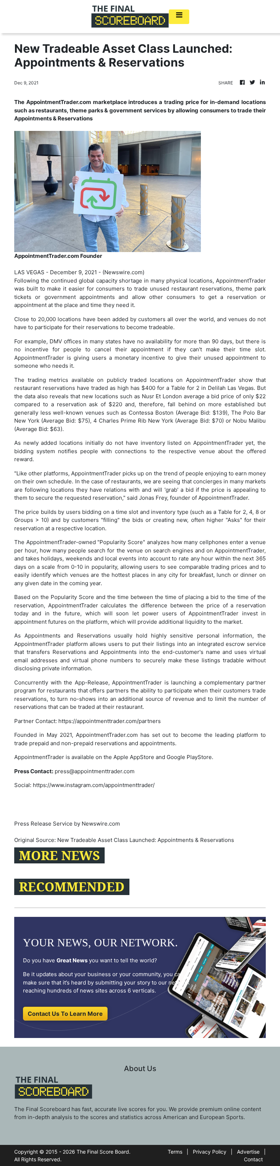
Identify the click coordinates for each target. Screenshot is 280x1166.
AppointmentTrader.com (107, 734)
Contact (253, 1159)
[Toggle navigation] (179, 16)
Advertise (248, 1152)
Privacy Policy (209, 1152)
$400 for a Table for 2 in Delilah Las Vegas (197, 387)
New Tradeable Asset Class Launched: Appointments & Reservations (146, 839)
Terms (175, 1152)
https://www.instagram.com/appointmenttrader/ (94, 785)
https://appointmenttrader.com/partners (109, 721)
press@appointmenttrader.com (95, 771)
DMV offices (65, 341)
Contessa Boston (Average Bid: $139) (178, 412)
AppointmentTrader (241, 280)
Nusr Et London (162, 396)
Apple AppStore (133, 757)
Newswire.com (123, 272)
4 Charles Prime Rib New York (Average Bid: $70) (158, 420)
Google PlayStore (189, 757)
